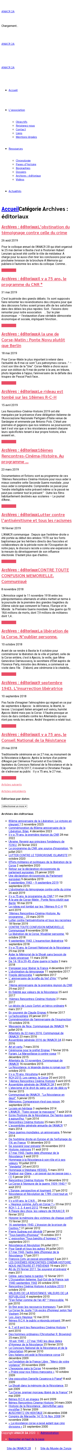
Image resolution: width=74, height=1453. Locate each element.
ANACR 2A (8, 11)
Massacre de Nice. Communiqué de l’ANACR (36, 1026)
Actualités (15, 191)
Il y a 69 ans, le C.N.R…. (23, 1201)
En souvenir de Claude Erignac (27, 1012)
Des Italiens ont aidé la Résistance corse (34, 1354)
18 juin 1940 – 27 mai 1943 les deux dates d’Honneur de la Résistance (35, 1342)
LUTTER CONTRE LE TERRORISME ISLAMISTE (38, 855)
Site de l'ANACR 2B (19, 1448)
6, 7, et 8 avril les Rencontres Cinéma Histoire (37, 1327)
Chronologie (23, 160)
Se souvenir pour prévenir (25, 1146)
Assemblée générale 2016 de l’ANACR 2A (35, 1040)
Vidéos (20, 179)
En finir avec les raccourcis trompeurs (32, 1307)
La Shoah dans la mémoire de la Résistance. (36, 1385)
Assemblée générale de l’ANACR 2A (31, 1084)
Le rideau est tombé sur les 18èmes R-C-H (32, 394)
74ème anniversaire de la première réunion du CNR (40, 985)
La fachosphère (18, 1016)
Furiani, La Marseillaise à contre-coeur (32, 1053)
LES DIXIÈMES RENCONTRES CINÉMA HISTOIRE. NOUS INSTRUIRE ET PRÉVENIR (40, 1264)
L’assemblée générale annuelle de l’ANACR (36, 1125)
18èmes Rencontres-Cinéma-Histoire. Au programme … (32, 455)
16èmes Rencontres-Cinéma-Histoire (32, 999)
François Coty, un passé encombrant (31, 1259)
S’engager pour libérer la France (28, 968)
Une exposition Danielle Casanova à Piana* (36, 1378)
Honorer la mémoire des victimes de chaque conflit (41, 1218)
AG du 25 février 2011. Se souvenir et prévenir (37, 1269)
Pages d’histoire (26, 164)
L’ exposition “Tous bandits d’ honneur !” (34, 1238)
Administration (50, 1433)
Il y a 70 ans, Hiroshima (23, 1074)
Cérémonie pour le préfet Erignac (29, 1050)
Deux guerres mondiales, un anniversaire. (34, 1132)
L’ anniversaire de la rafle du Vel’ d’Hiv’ (33, 978)
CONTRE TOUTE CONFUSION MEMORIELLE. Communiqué (35, 575)
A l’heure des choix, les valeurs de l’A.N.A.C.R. (37, 1211)
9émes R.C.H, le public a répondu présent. (35, 1320)
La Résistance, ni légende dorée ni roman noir (37, 1067)
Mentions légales (26, 137)
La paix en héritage (20, 1108)
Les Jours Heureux (21, 1317)
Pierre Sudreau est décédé (25, 1231)
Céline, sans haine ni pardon (26, 1276)
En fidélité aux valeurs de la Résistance (33, 992)
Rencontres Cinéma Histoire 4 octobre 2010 (36, 1286)
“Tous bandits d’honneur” (24, 1235)
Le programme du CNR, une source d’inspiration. (39, 848)
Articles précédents (13, 791)
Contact (21, 129)
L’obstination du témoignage (26, 971)
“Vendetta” (15, 1166)
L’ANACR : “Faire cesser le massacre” (32, 1112)
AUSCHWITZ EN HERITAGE (26, 1413)
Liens (19, 133)
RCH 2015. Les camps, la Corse (28, 1077)
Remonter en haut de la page (26, 1439)
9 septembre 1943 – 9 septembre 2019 (34, 882)
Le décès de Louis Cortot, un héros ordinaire (36, 1006)
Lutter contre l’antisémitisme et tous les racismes (36, 517)
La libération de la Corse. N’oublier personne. (34, 633)
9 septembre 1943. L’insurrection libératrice (32, 685)
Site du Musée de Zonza (55, 1448)
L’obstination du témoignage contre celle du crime (35, 229)
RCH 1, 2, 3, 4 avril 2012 (23, 1207)
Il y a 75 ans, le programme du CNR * (33, 281)
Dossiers (21, 172)
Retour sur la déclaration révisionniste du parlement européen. (34, 870)
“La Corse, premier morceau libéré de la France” (38, 1392)
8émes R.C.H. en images (24, 1399)
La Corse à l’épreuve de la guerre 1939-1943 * (38, 1183)
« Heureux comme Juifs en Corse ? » (32, 1204)
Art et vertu (15, 1047)
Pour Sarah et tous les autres (27, 1248)
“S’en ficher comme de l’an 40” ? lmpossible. (36, 1300)
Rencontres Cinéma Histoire (26, 1122)
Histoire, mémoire (20, 1149)
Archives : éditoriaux (28, 175)
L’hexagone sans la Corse (25, 1368)
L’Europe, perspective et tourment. (30, 1190)
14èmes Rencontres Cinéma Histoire (32, 1081)
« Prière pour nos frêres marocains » (31, 1372)
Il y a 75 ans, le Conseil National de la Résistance (33, 737)
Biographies (23, 168)
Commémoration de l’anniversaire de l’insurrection (40, 1019)
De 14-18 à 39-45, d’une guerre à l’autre (33, 961)
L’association (17, 110)
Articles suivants (11, 784)
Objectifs (21, 122)
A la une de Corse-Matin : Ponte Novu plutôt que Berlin (33, 339)
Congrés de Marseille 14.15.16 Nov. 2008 (35, 1416)
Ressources (16, 148)
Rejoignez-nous (25, 125)
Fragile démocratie (20, 975)
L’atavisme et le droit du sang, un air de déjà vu (38, 1088)
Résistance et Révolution (24, 1245)
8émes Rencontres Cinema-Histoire (31, 1402)
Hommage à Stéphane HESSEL (28, 1170)
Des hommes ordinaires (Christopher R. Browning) (40, 1334)
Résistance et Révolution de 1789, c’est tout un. (38, 1194)
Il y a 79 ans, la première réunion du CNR (34, 834)
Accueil (13, 90)
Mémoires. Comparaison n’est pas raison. (34, 1101)
